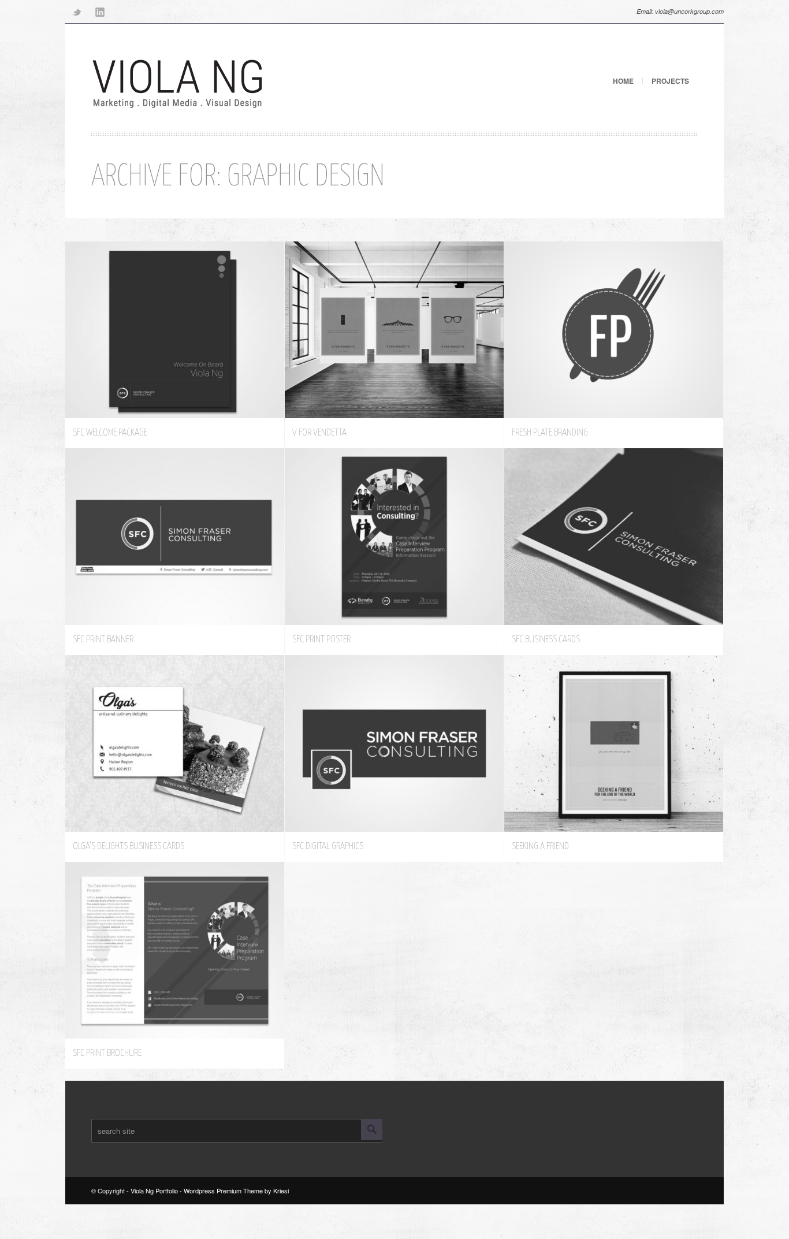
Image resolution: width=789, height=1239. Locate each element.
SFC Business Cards (546, 640)
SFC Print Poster (321, 640)
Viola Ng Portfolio (154, 1190)
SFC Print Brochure (107, 1053)
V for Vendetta (319, 433)
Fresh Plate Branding (550, 433)
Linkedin (99, 11)
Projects (670, 80)
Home (623, 80)
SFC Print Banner (103, 640)
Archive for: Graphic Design (238, 177)
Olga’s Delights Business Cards (128, 846)
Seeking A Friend (540, 846)
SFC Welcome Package (110, 433)
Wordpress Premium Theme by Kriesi (236, 1190)
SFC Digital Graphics (327, 846)
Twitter (76, 11)
